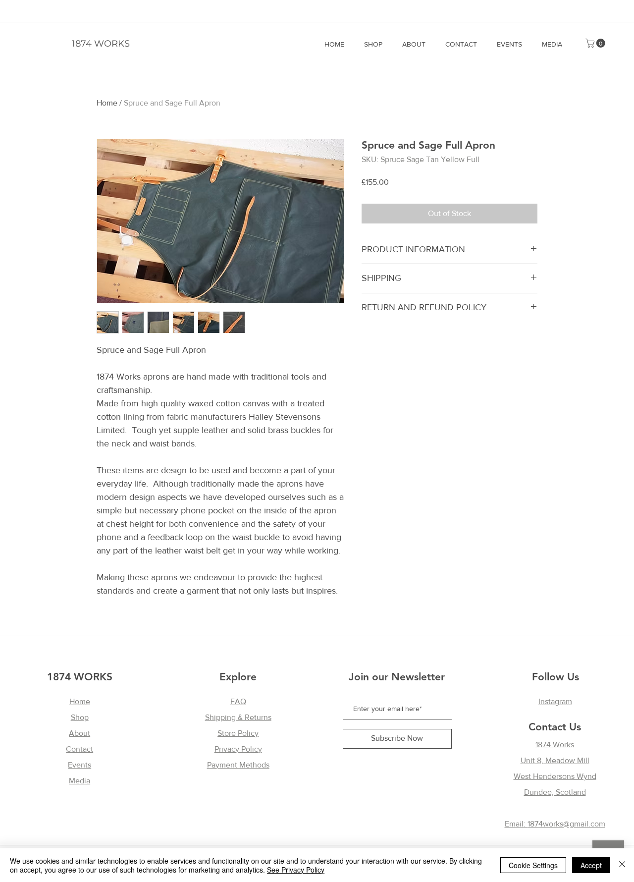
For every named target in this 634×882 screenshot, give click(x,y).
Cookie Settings (533, 865)
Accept (591, 865)
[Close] (622, 865)
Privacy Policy (238, 749)
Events (79, 765)
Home (107, 103)
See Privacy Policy (295, 870)
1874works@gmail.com (566, 824)
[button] (596, 43)
